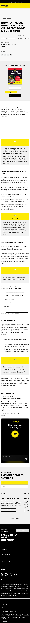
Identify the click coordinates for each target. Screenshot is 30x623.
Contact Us (3, 558)
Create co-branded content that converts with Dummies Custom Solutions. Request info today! (15, 1)
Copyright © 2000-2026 (6, 614)
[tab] (14, 483)
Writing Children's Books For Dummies (8, 45)
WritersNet (6, 306)
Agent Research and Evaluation (11, 303)
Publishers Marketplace (9, 299)
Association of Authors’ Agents (11, 295)
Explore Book (15, 88)
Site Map (3, 564)
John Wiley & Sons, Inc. (18, 614)
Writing (3, 415)
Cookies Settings (4, 607)
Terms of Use (4, 600)
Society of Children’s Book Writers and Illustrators (17, 312)
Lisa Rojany (4, 38)
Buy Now (11, 92)
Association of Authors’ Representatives (15, 292)
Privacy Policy (4, 604)
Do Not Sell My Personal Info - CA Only (10, 611)
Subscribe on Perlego (15, 95)
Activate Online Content (6, 561)
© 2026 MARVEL (4, 621)
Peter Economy (11, 38)
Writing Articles (7, 18)
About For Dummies (5, 554)
